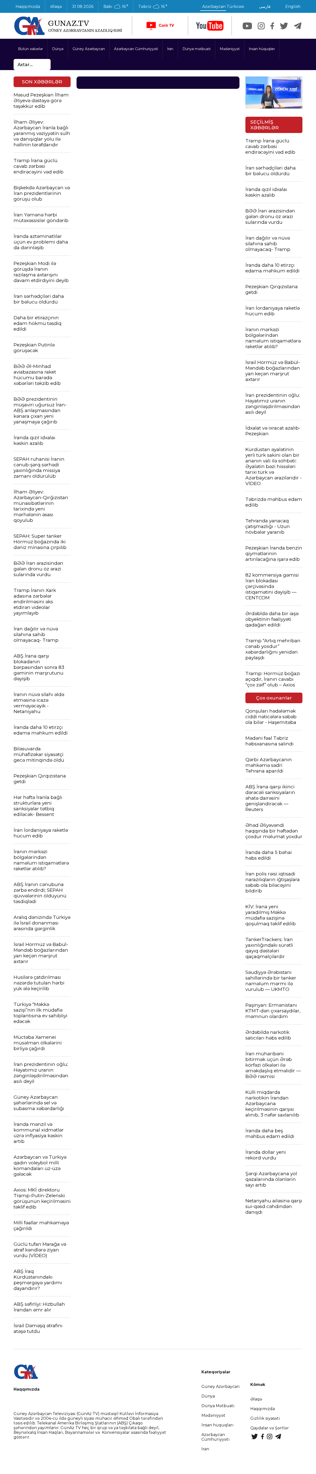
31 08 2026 (82, 6)
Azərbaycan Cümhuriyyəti (136, 49)
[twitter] (284, 25)
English (292, 6)
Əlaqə (56, 6)
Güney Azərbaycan (89, 49)
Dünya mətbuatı (196, 49)
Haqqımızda (28, 6)
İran (170, 49)
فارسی (265, 6)
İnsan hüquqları (262, 49)
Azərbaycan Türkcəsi (223, 6)
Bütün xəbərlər (30, 49)
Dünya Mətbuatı (218, 1405)
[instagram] (261, 25)
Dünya (57, 49)
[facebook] (272, 25)
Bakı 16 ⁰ (115, 6)
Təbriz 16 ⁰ (152, 6)
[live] (160, 25)
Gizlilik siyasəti (265, 1418)
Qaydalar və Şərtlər (269, 1428)
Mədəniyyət (230, 49)
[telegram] (297, 25)
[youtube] (210, 25)
